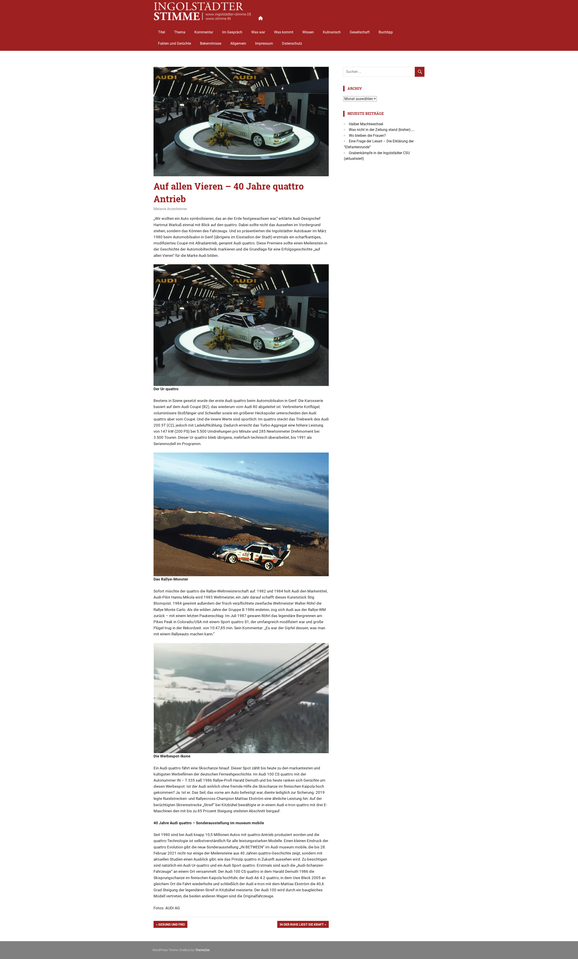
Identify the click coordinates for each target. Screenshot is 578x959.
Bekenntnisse (210, 43)
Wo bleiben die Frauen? (367, 135)
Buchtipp (386, 32)
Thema (179, 32)
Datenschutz (292, 43)
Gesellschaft (360, 32)
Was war (258, 32)
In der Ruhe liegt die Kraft (302, 925)
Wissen (308, 32)
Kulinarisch (332, 32)
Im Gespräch (232, 32)
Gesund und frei (171, 925)
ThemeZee (202, 950)
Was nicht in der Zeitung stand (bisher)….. (382, 130)
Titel (161, 32)
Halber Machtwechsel (366, 124)
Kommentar (203, 32)
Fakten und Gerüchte (174, 43)
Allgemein (238, 43)
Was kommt (283, 32)
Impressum (264, 43)
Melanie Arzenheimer (170, 209)
